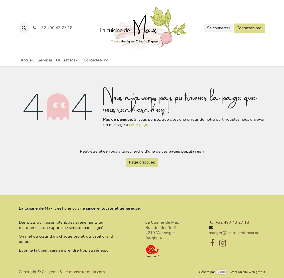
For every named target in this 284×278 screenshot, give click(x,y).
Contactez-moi (249, 28)
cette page (138, 124)
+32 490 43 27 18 (232, 222)
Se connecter (218, 28)
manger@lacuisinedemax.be (234, 232)
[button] (24, 28)
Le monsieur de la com (84, 271)
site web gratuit (254, 272)
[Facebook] (212, 243)
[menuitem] (27, 60)
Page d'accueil (142, 162)
